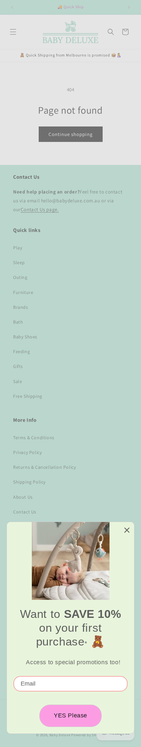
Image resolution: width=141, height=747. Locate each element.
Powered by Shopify (88, 735)
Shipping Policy (29, 482)
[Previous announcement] (12, 7)
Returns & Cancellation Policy (44, 467)
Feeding (21, 351)
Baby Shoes (25, 337)
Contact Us (24, 512)
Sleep (19, 262)
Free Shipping (27, 396)
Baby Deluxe (60, 735)
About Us (23, 497)
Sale (17, 381)
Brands (20, 307)
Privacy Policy (27, 452)
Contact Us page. (40, 209)
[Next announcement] (129, 7)
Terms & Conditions (33, 438)
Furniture (23, 292)
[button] (13, 32)
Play (17, 248)
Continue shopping (71, 134)
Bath (18, 322)
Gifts (18, 366)
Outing (20, 277)
